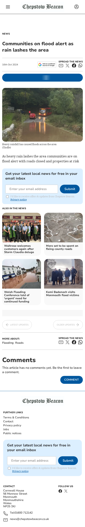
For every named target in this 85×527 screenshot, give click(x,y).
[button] (8, 7)
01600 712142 (23, 513)
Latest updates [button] (19, 325)
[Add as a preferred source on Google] (46, 65)
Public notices (12, 433)
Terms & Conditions (16, 417)
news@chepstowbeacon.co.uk (29, 519)
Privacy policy (12, 425)
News (6, 33)
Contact (8, 421)
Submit (69, 189)
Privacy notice (18, 199)
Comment (71, 380)
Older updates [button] (66, 325)
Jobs (6, 429)
